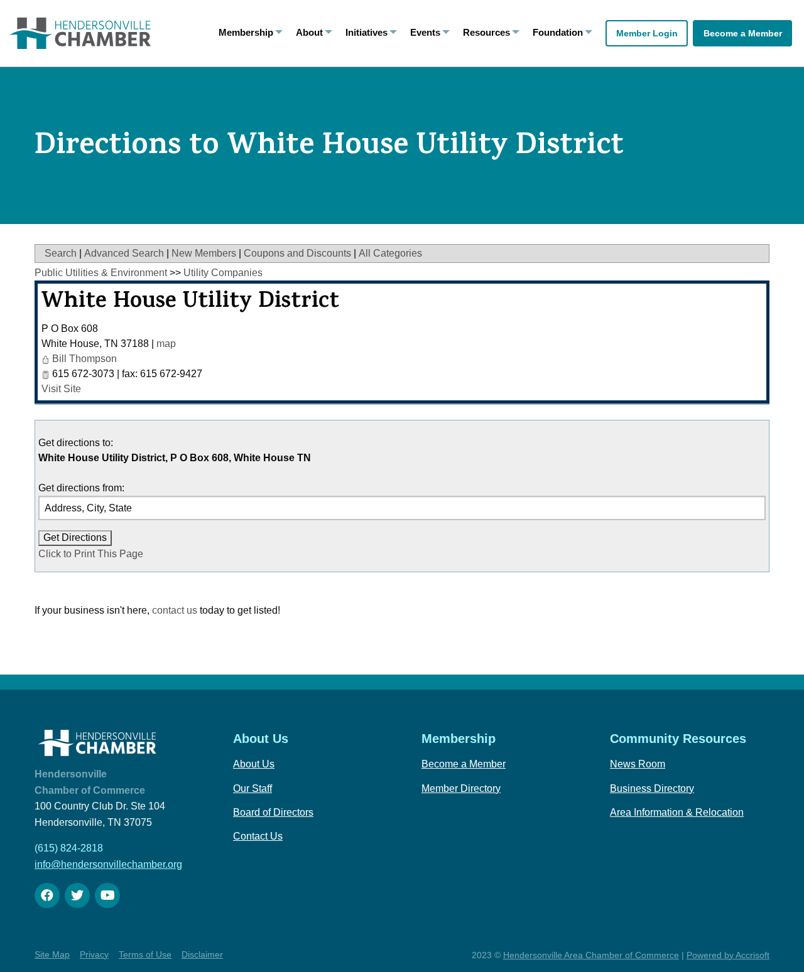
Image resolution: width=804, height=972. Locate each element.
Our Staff (252, 788)
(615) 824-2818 (69, 848)
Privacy (94, 954)
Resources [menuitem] (486, 32)
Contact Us (258, 836)
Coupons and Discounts (297, 253)
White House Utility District (190, 303)
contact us (174, 610)
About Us (253, 764)
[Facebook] (47, 895)
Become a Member (743, 33)
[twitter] (77, 895)
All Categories (390, 253)
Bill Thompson (84, 358)
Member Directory (461, 788)
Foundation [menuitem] (558, 32)
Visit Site (61, 388)
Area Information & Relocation (677, 812)
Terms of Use (145, 954)
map (166, 343)
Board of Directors (273, 812)
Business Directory (652, 788)
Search (61, 253)
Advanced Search (124, 253)
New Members (203, 253)
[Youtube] (107, 895)
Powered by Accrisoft (728, 955)
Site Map (52, 954)
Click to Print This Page (90, 553)
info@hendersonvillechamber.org (108, 864)
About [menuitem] (309, 32)
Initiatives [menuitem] (366, 32)
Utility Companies (223, 272)
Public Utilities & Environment (101, 272)
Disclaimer (202, 954)
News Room (637, 764)
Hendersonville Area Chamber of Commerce (591, 955)
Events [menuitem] (425, 32)
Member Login (647, 33)
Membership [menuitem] (246, 32)
